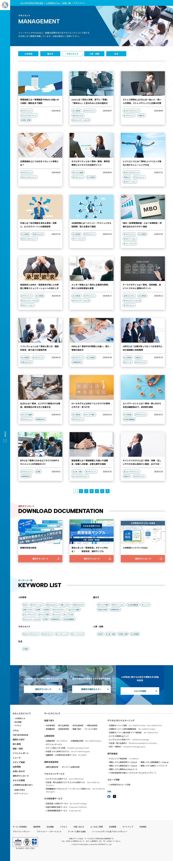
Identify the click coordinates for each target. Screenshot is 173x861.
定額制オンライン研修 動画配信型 (132, 729)
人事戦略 (135, 634)
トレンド (128, 362)
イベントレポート (21, 753)
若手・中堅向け (127, 746)
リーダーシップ (62, 634)
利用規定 (143, 826)
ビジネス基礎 (78, 172)
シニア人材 (69, 614)
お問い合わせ (19, 771)
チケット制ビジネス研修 (67, 748)
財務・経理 (26, 120)
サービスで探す (91, 729)
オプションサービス (54, 744)
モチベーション (130, 182)
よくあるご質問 (96, 826)
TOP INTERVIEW (20, 734)
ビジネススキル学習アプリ (129, 739)
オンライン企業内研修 (71, 767)
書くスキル (65, 605)
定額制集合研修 (86, 740)
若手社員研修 (78, 725)
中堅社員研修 (92, 725)
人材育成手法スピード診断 (119, 784)
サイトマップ (127, 826)
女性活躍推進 (129, 419)
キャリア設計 (90, 414)
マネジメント (27, 111)
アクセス (17, 725)
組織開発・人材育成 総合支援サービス (66, 755)
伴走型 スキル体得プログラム (68, 751)
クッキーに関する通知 (77, 831)
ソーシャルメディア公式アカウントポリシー (109, 831)
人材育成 (77, 111)
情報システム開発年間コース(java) (123, 762)
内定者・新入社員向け (133, 743)
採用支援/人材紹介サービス (66, 803)
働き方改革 (103, 609)
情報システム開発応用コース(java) (123, 765)
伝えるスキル (78, 115)
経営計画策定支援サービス (66, 807)
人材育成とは (19, 718)
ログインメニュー (21, 793)
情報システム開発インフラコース (154, 765)
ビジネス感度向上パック (119, 736)
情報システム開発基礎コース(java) (154, 762)
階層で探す (77, 729)
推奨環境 (36, 826)
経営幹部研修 (63, 729)
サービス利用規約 (20, 826)
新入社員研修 (63, 725)
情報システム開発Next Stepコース (123, 769)
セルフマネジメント (132, 111)
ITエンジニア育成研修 (124, 758)
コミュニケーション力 (81, 120)
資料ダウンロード (21, 775)
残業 (26, 649)
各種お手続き (19, 789)
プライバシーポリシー (21, 831)
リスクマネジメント (29, 115)
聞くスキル (28, 609)
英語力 (47, 609)
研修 (100, 634)
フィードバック (79, 239)
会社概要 (18, 722)
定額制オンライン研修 (135, 725)
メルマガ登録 (19, 780)
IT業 (46, 619)
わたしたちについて (22, 713)
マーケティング (30, 614)
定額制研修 (57, 740)
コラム (16, 730)
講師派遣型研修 (52, 767)
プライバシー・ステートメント (49, 831)
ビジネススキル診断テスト (65, 778)
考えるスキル (38, 234)
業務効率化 (78, 362)
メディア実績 (19, 762)
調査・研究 (18, 748)
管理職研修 (50, 729)
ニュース (17, 757)
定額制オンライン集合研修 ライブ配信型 (133, 732)
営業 (38, 471)
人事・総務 (111, 634)
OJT (26, 605)
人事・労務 (78, 471)
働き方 (142, 115)
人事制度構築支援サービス (63, 810)
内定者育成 (50, 725)
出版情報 (17, 766)
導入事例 (17, 743)
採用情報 (112, 826)
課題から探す (19, 739)
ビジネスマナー (60, 609)
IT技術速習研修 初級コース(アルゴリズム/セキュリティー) (132, 772)
